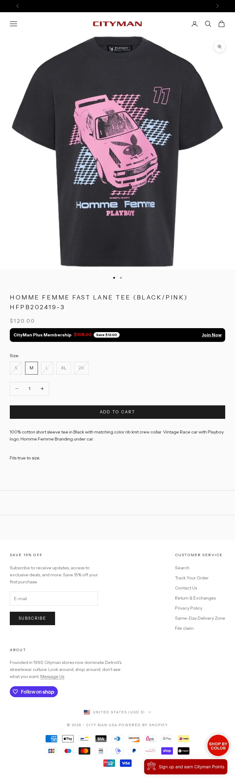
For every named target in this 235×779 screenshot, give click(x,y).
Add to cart (118, 411)
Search (182, 568)
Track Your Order (192, 578)
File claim (184, 628)
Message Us (52, 676)
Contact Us (186, 588)
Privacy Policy (188, 608)
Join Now (212, 335)
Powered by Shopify (143, 725)
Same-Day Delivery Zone (200, 618)
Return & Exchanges (195, 598)
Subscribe (32, 618)
